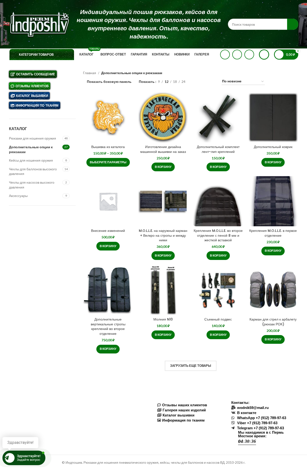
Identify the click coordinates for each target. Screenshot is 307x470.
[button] (163, 167)
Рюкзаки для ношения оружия (32, 138)
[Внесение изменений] (108, 201)
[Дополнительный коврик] (273, 117)
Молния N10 (163, 319)
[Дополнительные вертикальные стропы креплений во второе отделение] (108, 290)
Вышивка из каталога (108, 146)
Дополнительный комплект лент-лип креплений (218, 149)
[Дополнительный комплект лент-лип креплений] (218, 117)
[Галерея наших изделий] (190, 410)
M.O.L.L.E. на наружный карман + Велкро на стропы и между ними (163, 235)
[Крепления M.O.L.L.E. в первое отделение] (273, 201)
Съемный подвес (218, 319)
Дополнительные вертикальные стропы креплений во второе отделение (108, 326)
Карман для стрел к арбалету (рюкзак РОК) (273, 322)
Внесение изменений (108, 230)
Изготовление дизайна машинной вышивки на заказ (163, 149)
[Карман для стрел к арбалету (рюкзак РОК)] (273, 290)
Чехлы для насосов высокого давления (31, 184)
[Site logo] (39, 24)
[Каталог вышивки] (190, 415)
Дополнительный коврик (273, 146)
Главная (89, 73)
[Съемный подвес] (218, 290)
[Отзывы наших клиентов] (190, 404)
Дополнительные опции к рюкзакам (31, 149)
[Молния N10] (163, 290)
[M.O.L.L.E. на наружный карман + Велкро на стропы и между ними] (163, 201)
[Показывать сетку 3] (204, 81)
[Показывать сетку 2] (196, 81)
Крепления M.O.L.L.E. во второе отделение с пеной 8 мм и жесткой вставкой (218, 235)
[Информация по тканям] (190, 420)
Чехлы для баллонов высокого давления (33, 171)
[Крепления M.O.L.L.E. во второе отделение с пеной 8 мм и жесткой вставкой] (218, 201)
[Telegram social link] (249, 54)
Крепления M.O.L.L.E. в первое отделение (273, 233)
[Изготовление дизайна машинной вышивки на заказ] (163, 117)
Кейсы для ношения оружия (31, 160)
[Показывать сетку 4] (212, 81)
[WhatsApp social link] (225, 54)
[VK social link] (237, 54)
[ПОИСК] (292, 24)
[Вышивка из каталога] (108, 117)
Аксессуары (18, 196)
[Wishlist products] (264, 54)
